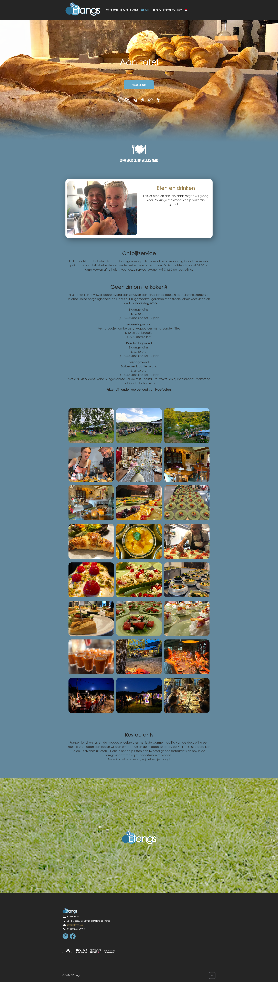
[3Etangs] (82, 9)
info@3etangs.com (75, 924)
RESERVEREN (139, 84)
